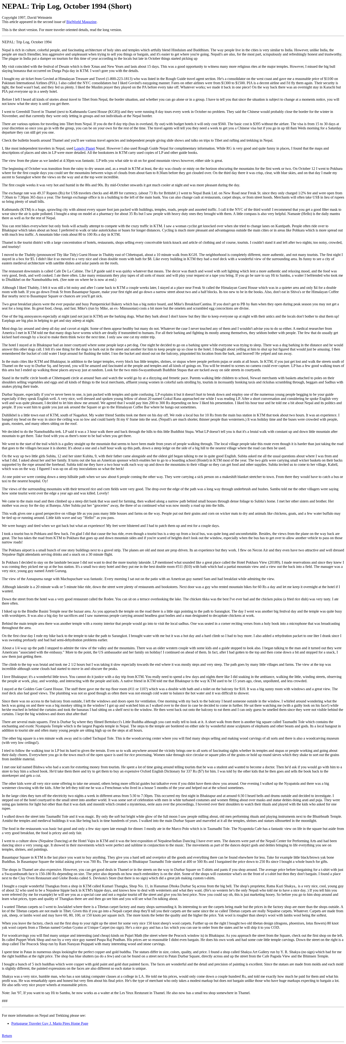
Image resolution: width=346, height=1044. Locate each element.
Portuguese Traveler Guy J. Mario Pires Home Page (49, 1023)
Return (7, 1036)
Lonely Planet (84, 148)
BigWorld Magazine (81, 22)
